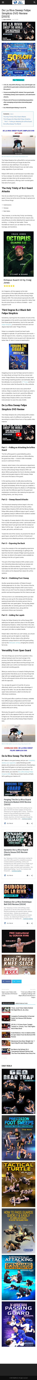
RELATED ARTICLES (8, 1003)
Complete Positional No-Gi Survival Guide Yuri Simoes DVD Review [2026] (22, 1018)
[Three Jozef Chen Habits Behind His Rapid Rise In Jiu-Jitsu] (6, 1010)
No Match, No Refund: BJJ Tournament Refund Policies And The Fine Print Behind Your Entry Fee (23, 1051)
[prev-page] (3, 1058)
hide (11, 114)
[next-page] (5, 1058)
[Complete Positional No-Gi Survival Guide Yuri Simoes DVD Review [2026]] (6, 1018)
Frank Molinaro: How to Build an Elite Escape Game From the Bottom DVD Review (23, 1035)
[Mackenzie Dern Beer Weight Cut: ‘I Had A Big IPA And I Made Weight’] (6, 1043)
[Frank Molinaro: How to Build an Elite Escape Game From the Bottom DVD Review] (6, 1035)
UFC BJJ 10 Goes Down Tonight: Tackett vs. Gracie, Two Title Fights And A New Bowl (23, 1026)
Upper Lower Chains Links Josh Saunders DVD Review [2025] (9, 993)
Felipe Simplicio (6, 324)
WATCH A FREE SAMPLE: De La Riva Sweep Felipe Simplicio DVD (16, 744)
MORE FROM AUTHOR (22, 1003)
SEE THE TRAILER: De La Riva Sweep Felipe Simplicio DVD (15, 156)
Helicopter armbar (14, 643)
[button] (3, 2)
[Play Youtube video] (18, 434)
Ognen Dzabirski (7, 19)
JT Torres (25, 382)
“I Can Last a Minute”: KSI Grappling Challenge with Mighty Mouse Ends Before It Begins (27, 994)
